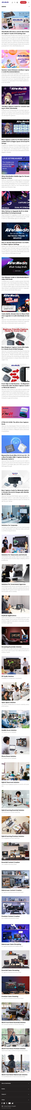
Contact (23, 2)
